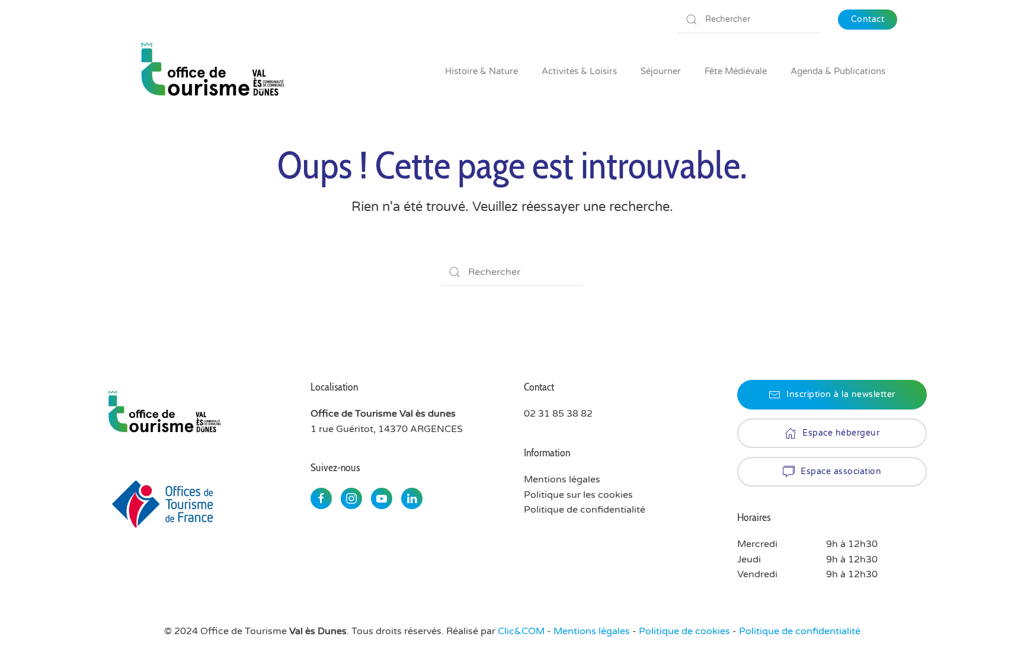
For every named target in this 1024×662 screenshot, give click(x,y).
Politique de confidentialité (584, 510)
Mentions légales (591, 631)
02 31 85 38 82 (558, 414)
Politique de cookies (684, 631)
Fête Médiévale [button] (736, 71)
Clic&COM (521, 631)
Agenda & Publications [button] (838, 71)
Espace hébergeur (840, 433)
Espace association (841, 471)
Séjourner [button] (661, 71)
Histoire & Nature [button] (481, 71)
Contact (868, 19)
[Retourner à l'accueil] (211, 71)
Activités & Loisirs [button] (579, 71)
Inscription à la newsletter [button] (840, 394)
